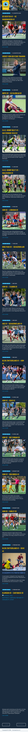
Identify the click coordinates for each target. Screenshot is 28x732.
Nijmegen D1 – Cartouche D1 (12, 593)
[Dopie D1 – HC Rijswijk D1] (14, 104)
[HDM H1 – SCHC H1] (14, 411)
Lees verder (5, 47)
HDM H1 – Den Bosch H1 (10, 474)
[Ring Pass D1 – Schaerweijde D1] (14, 260)
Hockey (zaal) (6, 545)
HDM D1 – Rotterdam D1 (11, 437)
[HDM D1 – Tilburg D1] (14, 297)
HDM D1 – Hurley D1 (9, 511)
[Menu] (24, 3)
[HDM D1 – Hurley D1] (14, 522)
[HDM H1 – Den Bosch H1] (14, 485)
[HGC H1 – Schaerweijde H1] (14, 334)
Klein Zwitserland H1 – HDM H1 (13, 362)
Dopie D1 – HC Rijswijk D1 (12, 93)
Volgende (20, 724)
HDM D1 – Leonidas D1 (10, 210)
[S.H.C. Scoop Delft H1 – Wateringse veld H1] (14, 144)
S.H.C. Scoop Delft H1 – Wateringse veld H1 (10, 132)
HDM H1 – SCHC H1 (8, 400)
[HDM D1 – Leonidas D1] (14, 220)
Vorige (6, 724)
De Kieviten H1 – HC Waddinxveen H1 (9, 18)
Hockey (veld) (6, 13)
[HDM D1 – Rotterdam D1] (14, 448)
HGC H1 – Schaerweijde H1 (12, 323)
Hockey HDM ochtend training (13, 56)
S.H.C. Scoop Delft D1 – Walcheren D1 (10, 172)
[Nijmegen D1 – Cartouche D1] (14, 651)
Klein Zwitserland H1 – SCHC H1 (13, 550)
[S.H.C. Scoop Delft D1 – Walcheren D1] (14, 184)
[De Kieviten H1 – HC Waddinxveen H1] (14, 30)
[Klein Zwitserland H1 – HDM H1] (14, 374)
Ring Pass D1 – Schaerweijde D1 (13, 248)
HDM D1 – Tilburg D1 (9, 286)
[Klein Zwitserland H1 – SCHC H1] (14, 562)
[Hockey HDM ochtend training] (14, 67)
